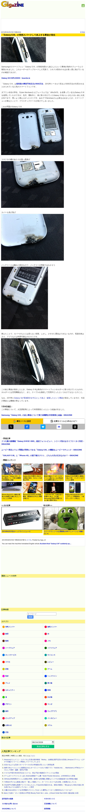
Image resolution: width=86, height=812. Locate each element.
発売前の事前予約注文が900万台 (29, 84)
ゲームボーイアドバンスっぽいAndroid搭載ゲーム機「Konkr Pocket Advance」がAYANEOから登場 (39, 776)
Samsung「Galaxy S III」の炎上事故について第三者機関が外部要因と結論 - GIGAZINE (36, 415)
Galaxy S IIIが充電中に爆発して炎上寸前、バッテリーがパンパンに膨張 (74, 478)
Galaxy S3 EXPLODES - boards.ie (15, 78)
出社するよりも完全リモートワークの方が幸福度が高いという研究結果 (29, 765)
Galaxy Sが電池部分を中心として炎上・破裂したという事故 (38, 398)
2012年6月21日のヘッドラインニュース (16, 531)
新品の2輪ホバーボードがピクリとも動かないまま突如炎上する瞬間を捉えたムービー (53, 478)
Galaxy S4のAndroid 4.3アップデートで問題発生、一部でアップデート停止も (74, 496)
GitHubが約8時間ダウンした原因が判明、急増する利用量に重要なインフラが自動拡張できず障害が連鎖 (41, 779)
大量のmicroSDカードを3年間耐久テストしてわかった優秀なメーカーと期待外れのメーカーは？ (38, 790)
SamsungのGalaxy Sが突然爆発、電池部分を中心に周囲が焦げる (32, 496)
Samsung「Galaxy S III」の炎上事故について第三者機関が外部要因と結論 (11, 478)
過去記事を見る (43, 746)
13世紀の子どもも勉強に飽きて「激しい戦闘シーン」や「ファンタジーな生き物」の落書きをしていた (40, 782)
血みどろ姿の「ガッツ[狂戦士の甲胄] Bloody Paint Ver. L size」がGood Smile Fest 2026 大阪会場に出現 (41, 793)
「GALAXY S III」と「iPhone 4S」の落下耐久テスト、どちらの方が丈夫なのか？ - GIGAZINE (39, 455)
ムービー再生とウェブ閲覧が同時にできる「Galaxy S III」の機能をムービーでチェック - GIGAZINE (41, 450)
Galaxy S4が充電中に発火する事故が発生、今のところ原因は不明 (32, 478)
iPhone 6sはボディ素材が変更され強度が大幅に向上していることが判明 (11, 496)
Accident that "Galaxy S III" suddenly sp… (55, 543)
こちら (32, 756)
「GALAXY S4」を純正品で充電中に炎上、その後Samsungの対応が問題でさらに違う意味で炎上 (53, 497)
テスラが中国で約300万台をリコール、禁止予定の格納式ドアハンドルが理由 (31, 773)
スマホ (82, 32)
